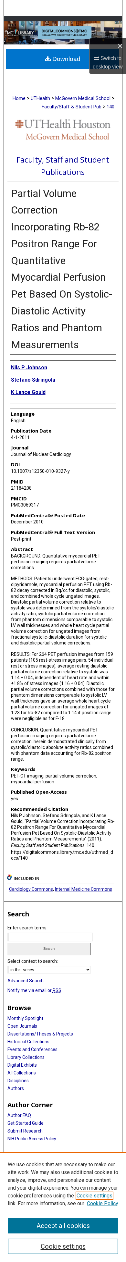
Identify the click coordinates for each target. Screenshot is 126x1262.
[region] (63, 1207)
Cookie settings (94, 1196)
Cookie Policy (102, 1203)
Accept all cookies (63, 1226)
